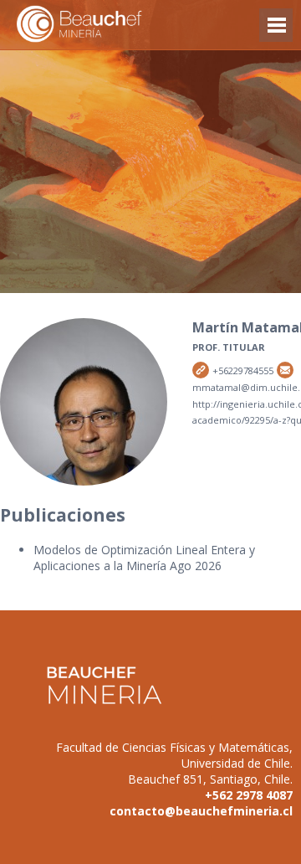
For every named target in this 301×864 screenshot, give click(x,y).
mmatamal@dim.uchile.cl (285, 370)
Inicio (108, 24)
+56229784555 (200, 370)
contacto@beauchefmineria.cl (201, 811)
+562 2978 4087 (249, 795)
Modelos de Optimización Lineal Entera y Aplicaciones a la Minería (144, 557)
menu (276, 33)
